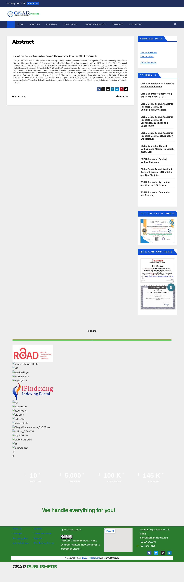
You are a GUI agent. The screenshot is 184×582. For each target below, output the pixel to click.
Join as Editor (147, 56)
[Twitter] (156, 553)
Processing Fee (20, 538)
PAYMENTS (117, 24)
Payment (38, 538)
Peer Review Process (44, 543)
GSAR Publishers (91, 558)
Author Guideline (21, 543)
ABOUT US (34, 24)
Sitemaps (17, 533)
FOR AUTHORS (70, 24)
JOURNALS (51, 24)
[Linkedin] (169, 553)
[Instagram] (163, 553)
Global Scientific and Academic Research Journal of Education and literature (156, 136)
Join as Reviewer (148, 52)
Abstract (120, 96)
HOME (21, 24)
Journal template (148, 63)
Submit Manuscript (42, 533)
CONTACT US (135, 24)
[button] (175, 24)
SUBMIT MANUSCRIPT (96, 24)
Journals (38, 529)
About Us (17, 529)
